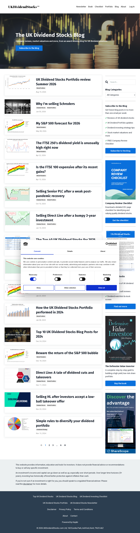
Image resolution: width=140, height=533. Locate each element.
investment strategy (42, 429)
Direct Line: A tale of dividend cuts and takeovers (65, 375)
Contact (73, 516)
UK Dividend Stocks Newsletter (83, 503)
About (123, 6)
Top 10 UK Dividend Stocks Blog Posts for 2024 (67, 334)
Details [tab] (70, 251)
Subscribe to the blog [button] (29, 48)
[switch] (58, 279)
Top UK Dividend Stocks (43, 496)
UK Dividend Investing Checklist (93, 496)
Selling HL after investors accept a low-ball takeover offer (65, 399)
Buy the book (120, 383)
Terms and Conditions (83, 509)
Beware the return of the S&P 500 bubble (67, 353)
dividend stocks (41, 107)
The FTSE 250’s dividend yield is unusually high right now (67, 145)
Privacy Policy (65, 509)
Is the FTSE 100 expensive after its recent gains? (67, 169)
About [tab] (102, 251)
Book (90, 6)
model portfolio (41, 88)
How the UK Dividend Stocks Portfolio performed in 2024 (64, 310)
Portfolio (109, 6)
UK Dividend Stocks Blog (66, 496)
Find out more (120, 306)
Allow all (101, 288)
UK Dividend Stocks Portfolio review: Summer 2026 (63, 82)
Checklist (99, 6)
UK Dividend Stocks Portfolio (55, 503)
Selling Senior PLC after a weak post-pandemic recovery (64, 193)
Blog (117, 6)
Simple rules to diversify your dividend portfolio (65, 423)
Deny (39, 288)
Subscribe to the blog (120, 151)
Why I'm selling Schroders (55, 104)
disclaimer (27, 484)
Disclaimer (51, 509)
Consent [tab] (37, 251)
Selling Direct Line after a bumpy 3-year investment (66, 218)
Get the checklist (120, 220)
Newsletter (81, 6)
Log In (132, 6)
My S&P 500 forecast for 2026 (58, 123)
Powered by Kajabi (70, 522)
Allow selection (70, 288)
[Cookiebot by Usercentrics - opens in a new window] (107, 244)
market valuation (41, 127)
